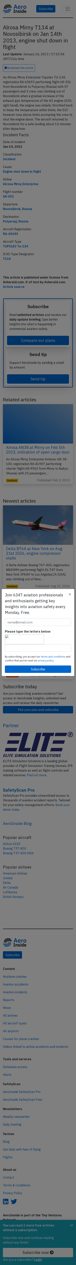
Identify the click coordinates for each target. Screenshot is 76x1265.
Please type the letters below (27, 631)
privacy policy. (46, 660)
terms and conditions (53, 656)
